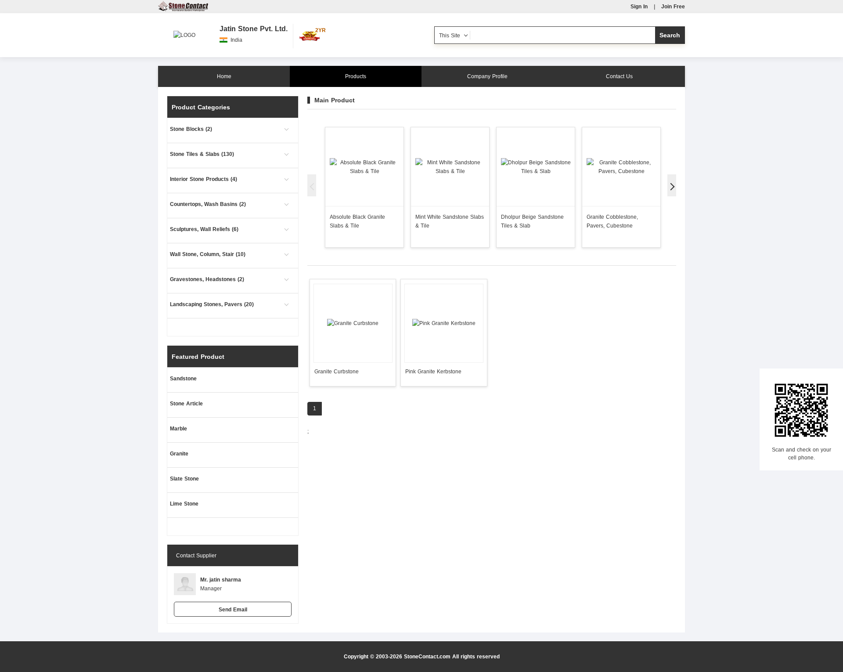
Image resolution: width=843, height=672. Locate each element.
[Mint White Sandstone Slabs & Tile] (450, 167)
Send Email (233, 610)
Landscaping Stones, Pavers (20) (212, 304)
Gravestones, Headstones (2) (207, 279)
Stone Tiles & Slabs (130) (202, 154)
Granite (179, 454)
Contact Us (619, 76)
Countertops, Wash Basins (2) (208, 204)
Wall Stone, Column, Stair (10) (207, 254)
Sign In (639, 7)
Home (224, 76)
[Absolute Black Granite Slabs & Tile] (364, 167)
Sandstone (183, 379)
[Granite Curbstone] (353, 323)
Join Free (673, 7)
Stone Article (186, 404)
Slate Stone (184, 479)
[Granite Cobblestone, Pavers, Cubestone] (621, 167)
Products (355, 76)
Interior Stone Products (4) (203, 179)
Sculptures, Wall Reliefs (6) (204, 229)
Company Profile (487, 76)
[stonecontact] (183, 10)
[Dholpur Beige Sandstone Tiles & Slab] (536, 167)
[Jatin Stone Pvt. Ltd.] (184, 30)
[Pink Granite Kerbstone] (443, 323)
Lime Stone (184, 504)
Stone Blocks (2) (191, 129)
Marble (178, 429)
